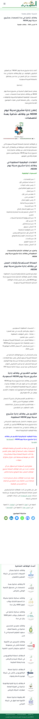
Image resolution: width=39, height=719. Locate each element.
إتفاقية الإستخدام (21, 714)
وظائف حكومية (21, 24)
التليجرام (9, 508)
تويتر (26, 505)
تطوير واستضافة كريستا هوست (13, 717)
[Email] (6, 518)
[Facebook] (27, 518)
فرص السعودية (26, 496)
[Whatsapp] (22, 518)
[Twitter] (33, 518)
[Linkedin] (11, 518)
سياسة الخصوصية (10, 714)
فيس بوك (26, 508)
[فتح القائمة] (4, 3)
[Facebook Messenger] (17, 518)
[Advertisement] (19, 48)
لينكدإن (12, 505)
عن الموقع (30, 714)
